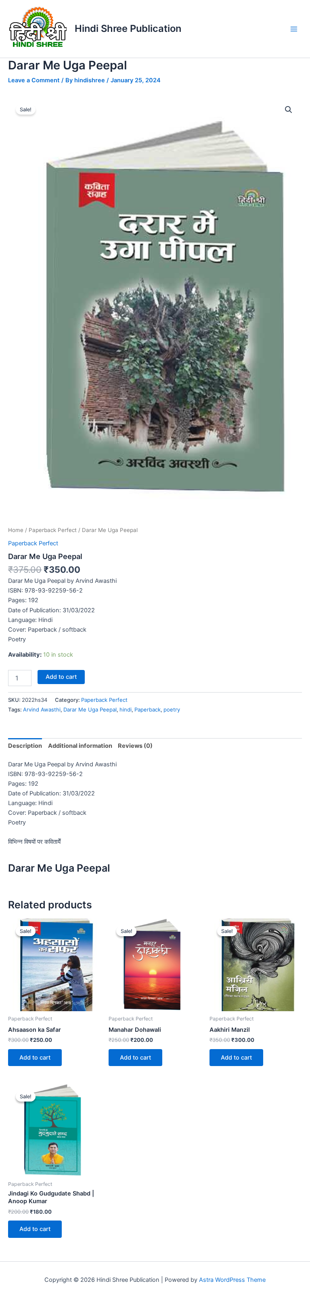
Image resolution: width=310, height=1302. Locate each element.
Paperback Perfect (53, 530)
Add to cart (61, 676)
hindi (125, 709)
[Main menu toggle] (294, 29)
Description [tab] (25, 745)
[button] (288, 109)
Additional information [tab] (80, 745)
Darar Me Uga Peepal (90, 709)
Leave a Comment (34, 80)
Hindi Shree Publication (128, 28)
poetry (171, 709)
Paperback (147, 709)
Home (15, 530)
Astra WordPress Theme (232, 1279)
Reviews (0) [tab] (135, 745)
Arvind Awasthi (42, 709)
